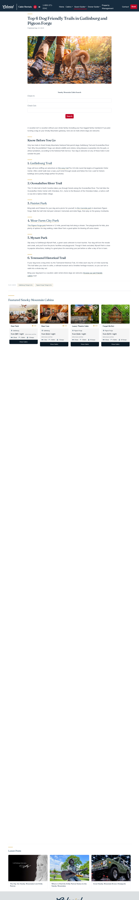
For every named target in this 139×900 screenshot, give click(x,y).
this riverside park (84, 208)
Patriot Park (38, 203)
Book (134, 6)
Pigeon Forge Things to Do (44, 285)
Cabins (68, 7)
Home (61, 7)
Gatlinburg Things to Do (26, 285)
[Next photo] (35, 314)
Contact (125, 7)
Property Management (107, 7)
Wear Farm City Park (44, 220)
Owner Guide (93, 7)
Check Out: (32, 105)
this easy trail (63, 168)
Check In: (31, 96)
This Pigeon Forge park (37, 225)
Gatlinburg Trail (41, 163)
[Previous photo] (12, 314)
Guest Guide (79, 7)
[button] (35, 7)
